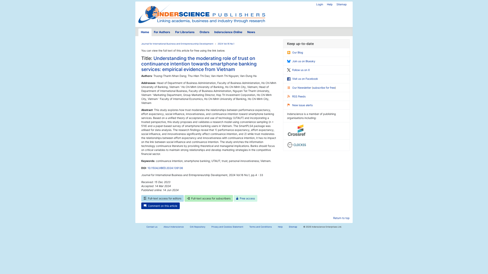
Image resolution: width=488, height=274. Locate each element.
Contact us (151, 226)
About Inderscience (174, 226)
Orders (204, 32)
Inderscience (228, 32)
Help (330, 4)
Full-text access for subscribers (210, 198)
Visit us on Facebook (305, 78)
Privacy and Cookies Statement (227, 226)
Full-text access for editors (164, 198)
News (251, 32)
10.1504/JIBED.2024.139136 (165, 168)
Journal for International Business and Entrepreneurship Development (177, 43)
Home (145, 32)
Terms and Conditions (260, 226)
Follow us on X (301, 70)
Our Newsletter (302, 87)
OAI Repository (197, 226)
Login (319, 4)
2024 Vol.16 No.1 (226, 43)
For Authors (162, 32)
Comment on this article (162, 205)
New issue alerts (302, 105)
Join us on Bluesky (303, 61)
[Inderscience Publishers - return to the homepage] (201, 13)
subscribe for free (324, 87)
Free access (247, 198)
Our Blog (297, 52)
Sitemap (341, 4)
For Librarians (185, 32)
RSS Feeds (299, 96)
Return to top (341, 218)
